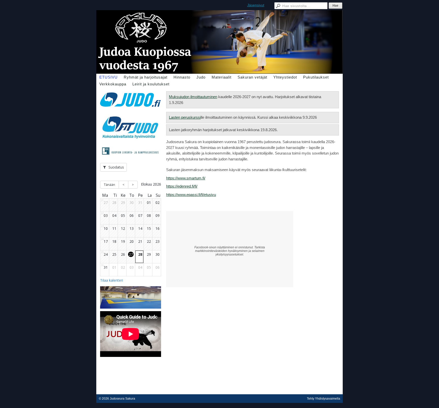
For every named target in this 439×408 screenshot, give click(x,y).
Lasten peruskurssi (185, 117)
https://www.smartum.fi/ (185, 178)
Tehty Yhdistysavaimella (323, 398)
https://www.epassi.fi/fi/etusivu (191, 194)
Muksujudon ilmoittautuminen (193, 97)
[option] (130, 300)
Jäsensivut (255, 5)
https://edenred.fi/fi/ (181, 186)
